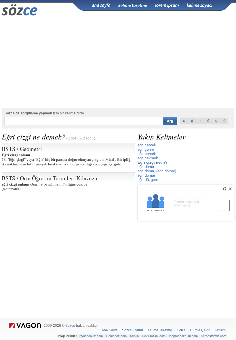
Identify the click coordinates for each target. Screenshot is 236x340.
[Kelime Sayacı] (199, 5)
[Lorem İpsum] (167, 5)
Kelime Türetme (159, 330)
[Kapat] (230, 188)
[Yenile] (224, 188)
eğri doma (146, 167)
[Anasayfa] (101, 5)
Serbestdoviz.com (213, 336)
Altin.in (134, 336)
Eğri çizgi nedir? (153, 162)
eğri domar (146, 175)
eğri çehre (146, 149)
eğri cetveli (147, 145)
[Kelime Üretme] (132, 5)
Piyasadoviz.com (91, 336)
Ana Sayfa (110, 330)
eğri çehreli (147, 154)
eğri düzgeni (148, 179)
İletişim (220, 330)
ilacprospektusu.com (183, 336)
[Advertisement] (118, 63)
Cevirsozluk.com (153, 336)
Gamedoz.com (116, 336)
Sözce (70, 326)
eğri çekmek (148, 158)
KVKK (181, 330)
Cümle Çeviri (200, 330)
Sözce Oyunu (132, 330)
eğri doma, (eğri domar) (157, 171)
